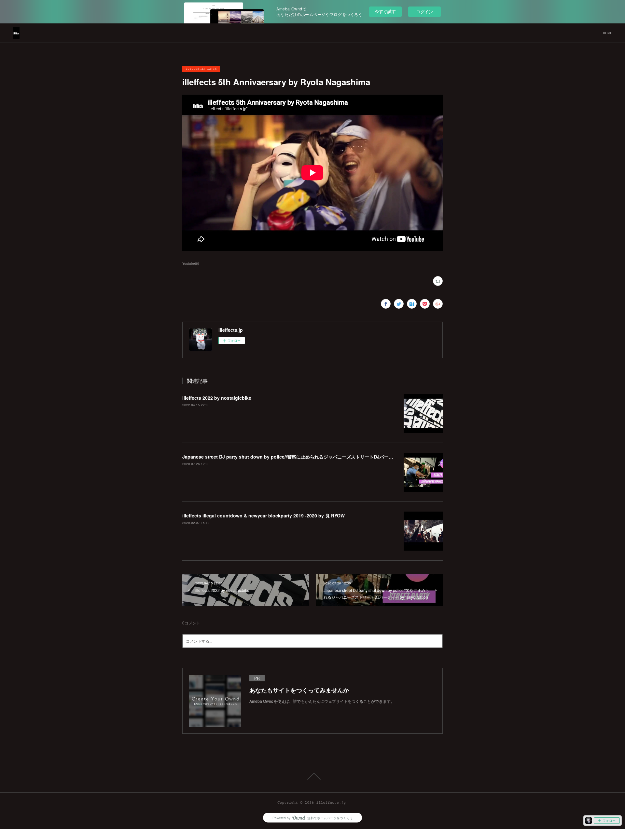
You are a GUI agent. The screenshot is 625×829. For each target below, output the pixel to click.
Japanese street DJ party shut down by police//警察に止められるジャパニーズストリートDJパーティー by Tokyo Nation (311, 456)
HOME (607, 33)
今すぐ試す (385, 11)
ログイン (424, 11)
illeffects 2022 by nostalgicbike (216, 397)
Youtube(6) (190, 263)
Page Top (312, 776)
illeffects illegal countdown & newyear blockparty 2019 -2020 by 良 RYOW (263, 515)
